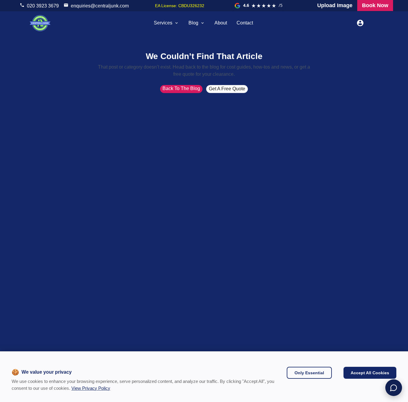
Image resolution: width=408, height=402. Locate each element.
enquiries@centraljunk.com (100, 5)
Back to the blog (181, 88)
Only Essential (309, 372)
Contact (245, 22)
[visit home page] (40, 23)
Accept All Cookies (370, 372)
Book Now (375, 5)
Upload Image (334, 5)
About (220, 22)
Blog (193, 22)
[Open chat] (393, 387)
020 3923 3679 (43, 5)
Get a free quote (227, 88)
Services (163, 22)
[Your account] (360, 23)
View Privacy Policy (90, 388)
